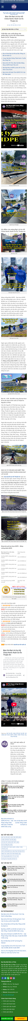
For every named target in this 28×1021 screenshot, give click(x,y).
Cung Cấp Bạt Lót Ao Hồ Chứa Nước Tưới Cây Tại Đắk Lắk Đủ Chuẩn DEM (13, 947)
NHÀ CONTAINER (6, 851)
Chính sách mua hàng (9, 1001)
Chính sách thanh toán (9, 1003)
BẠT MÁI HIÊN (16, 837)
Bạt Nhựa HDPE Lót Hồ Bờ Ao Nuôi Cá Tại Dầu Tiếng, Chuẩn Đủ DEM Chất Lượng (17, 812)
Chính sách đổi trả (8, 1012)
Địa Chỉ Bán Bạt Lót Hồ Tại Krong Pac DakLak (11, 942)
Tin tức (15, 856)
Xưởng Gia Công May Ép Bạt (9, 858)
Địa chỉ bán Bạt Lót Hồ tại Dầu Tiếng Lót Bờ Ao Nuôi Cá (20, 822)
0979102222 (20, 1018)
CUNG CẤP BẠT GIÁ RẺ (14, 12)
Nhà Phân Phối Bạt (17, 14)
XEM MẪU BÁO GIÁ (7, 1018)
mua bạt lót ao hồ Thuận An (12, 476)
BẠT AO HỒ (5, 12)
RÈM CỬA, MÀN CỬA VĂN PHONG (11, 853)
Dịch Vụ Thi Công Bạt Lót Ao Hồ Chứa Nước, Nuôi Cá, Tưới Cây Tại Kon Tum (13, 951)
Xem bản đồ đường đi (8, 995)
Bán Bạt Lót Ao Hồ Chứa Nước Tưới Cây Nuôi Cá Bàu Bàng (12, 915)
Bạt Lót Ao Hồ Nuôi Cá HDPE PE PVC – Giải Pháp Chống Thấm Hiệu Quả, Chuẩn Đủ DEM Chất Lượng (7, 822)
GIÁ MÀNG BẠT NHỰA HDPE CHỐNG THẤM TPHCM (14, 13)
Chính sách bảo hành (9, 1009)
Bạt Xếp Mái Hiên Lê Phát (15, 25)
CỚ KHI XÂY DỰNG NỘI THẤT (10, 842)
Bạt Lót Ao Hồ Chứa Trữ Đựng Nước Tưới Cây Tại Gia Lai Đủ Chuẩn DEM (16, 797)
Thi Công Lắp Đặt (7, 856)
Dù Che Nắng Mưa (7, 844)
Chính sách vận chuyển (9, 1006)
